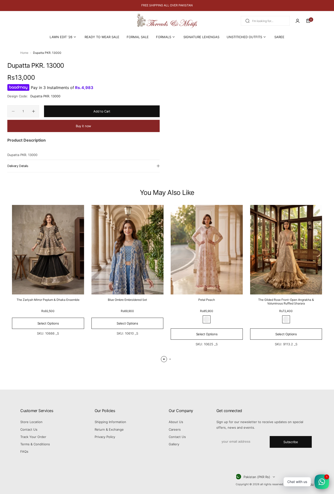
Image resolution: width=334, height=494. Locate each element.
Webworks (307, 484)
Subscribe (290, 442)
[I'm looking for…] (247, 21)
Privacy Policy (105, 437)
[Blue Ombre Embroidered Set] (127, 249)
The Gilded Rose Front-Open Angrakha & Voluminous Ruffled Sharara (286, 301)
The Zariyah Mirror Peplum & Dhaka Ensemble (48, 300)
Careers (175, 429)
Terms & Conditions (35, 444)
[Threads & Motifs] (167, 21)
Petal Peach (206, 300)
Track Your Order (33, 437)
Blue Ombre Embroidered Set (127, 300)
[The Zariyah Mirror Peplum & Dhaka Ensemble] (48, 249)
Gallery (174, 444)
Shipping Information (110, 422)
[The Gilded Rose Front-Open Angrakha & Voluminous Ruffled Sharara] (286, 249)
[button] (164, 359)
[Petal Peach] (207, 249)
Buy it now (83, 126)
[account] (297, 20)
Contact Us (28, 429)
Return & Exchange (109, 429)
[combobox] (265, 21)
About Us (176, 422)
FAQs (24, 451)
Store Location (31, 422)
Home (24, 53)
